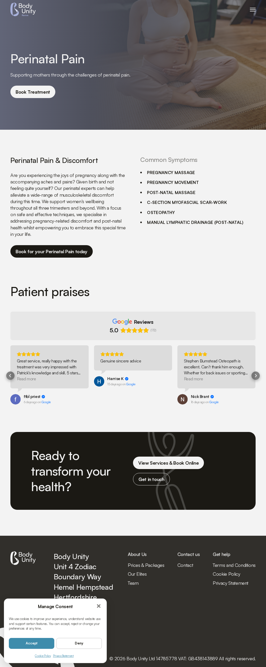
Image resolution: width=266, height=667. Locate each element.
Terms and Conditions (234, 565)
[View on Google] (15, 399)
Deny (79, 643)
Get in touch (151, 479)
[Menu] (252, 9)
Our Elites (137, 574)
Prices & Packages (146, 565)
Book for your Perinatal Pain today (52, 251)
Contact (185, 565)
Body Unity (23, 10)
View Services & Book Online (168, 463)
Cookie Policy (43, 656)
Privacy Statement (63, 656)
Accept (31, 643)
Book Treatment (33, 92)
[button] (99, 606)
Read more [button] (26, 378)
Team (133, 583)
